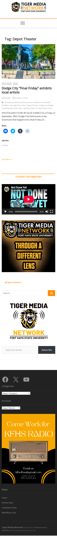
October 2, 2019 (21, 98)
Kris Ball (39, 108)
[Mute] (46, 211)
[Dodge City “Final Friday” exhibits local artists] (28, 61)
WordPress (6, 530)
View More (8, 159)
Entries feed (7, 502)
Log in (4, 497)
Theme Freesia (40, 527)
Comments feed (9, 507)
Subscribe (47, 349)
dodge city (43, 105)
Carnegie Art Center (18, 105)
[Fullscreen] (51, 211)
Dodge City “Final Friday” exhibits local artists (27, 90)
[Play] (5, 211)
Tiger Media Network (12, 527)
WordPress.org (9, 512)
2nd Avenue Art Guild (13, 102)
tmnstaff (7, 98)
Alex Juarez (27, 102)
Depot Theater (33, 105)
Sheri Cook (47, 108)
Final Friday (17, 108)
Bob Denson (38, 102)
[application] (28, 199)
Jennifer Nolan (29, 108)
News (15, 83)
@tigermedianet (13, 282)
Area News (7, 83)
